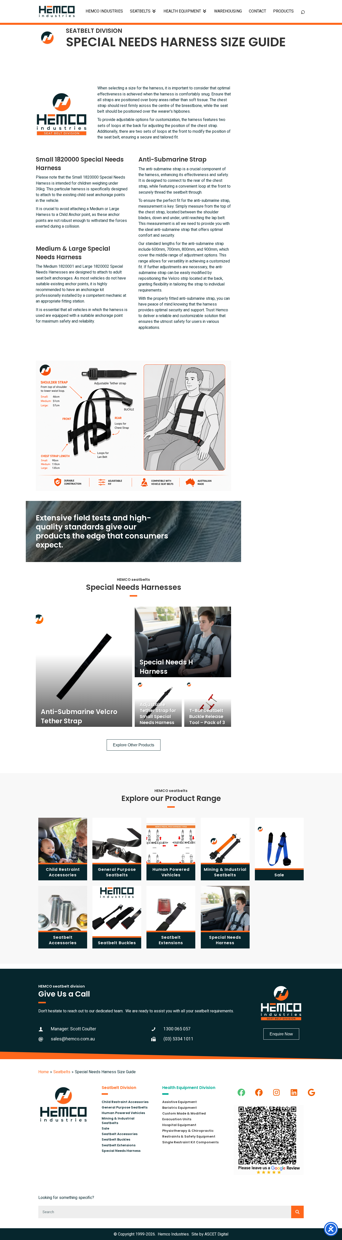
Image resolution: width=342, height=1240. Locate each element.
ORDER (283, 11)
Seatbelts (61, 1072)
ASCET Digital (216, 1234)
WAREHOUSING (228, 11)
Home (43, 1072)
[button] (241, 1092)
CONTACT (257, 11)
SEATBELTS (140, 11)
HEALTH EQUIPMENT (182, 11)
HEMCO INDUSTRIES (104, 11)
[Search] (297, 1212)
